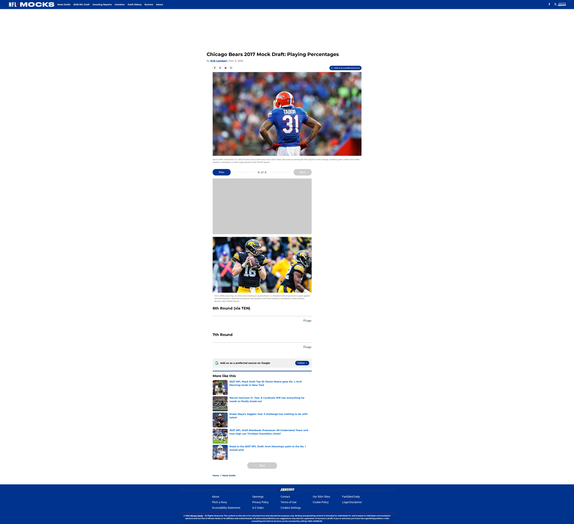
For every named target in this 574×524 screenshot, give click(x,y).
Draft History (135, 4)
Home (216, 475)
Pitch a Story (219, 502)
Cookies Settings (291, 507)
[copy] (231, 68)
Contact (285, 496)
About (159, 4)
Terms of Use (289, 502)
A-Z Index (258, 507)
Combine (120, 4)
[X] (555, 4)
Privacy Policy (260, 502)
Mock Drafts (63, 4)
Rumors (149, 4)
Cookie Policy (321, 502)
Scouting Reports (102, 4)
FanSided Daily (351, 496)
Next (303, 172)
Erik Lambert (219, 60)
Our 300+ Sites (321, 496)
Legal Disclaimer (352, 502)
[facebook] (549, 4)
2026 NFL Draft (81, 4)
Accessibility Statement (226, 507)
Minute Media (196, 516)
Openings (258, 496)
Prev (221, 172)
